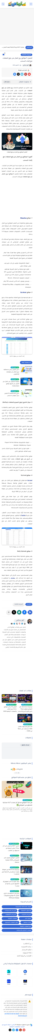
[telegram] (13, 1030)
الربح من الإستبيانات (10, 910)
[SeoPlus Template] (31, 1025)
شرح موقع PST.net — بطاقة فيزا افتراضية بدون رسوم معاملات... (12, 47)
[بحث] (3, 4)
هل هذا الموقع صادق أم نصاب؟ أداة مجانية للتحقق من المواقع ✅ (17, 804)
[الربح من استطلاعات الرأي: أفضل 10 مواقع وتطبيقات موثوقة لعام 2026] (26, 893)
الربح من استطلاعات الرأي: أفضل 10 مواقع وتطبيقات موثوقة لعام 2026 (11, 896)
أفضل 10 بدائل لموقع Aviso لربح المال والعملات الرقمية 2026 (10, 709)
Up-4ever (23, 292)
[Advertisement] (17, 27)
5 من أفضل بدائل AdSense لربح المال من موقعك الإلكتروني (11, 372)
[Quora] (19, 624)
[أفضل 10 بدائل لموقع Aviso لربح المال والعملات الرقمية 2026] (9, 698)
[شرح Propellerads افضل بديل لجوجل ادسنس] (26, 393)
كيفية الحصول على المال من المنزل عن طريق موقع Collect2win (11, 384)
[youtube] (24, 1030)
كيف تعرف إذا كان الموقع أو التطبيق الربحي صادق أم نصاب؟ (11, 884)
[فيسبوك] (14, 74)
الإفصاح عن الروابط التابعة (24, 956)
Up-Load (29, 480)
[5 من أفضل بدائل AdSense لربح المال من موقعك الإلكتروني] (26, 369)
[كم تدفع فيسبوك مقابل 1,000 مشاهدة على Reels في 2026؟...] (24, 718)
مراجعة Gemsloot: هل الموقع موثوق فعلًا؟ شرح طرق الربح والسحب (25, 709)
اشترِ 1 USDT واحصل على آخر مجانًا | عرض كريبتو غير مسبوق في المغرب (11, 848)
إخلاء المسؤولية (27, 952)
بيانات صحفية (27, 922)
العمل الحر (28, 918)
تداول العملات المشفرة (11, 922)
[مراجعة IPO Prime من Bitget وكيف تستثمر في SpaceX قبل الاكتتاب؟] (26, 869)
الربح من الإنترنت (26, 54)
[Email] (12, 624)
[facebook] (17, 1030)
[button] (24, 612)
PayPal (23, 515)
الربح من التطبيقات (10, 914)
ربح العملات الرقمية (25, 926)
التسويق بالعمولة (26, 910)
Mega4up (23, 218)
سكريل (13, 578)
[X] (18, 74)
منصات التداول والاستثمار (24, 930)
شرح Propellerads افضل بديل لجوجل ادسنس (11, 395)
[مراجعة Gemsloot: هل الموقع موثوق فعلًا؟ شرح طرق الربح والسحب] (24, 698)
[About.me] (25, 624)
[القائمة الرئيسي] (31, 4)
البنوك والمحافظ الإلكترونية (23, 906)
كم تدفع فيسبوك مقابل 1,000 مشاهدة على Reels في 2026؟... (25, 729)
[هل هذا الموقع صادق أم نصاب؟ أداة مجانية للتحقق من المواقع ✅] (17, 789)
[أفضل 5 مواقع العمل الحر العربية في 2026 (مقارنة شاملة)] (26, 857)
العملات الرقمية (12, 918)
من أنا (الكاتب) (27, 943)
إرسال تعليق (25, 745)
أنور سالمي (26, 65)
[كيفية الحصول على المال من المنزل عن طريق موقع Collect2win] (26, 381)
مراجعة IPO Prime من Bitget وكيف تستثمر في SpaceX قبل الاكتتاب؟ (10, 872)
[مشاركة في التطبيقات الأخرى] (9, 612)
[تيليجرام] (21, 74)
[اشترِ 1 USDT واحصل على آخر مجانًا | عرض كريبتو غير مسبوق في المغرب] (26, 846)
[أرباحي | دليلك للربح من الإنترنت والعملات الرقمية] (17, 4)
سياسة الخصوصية (26, 946)
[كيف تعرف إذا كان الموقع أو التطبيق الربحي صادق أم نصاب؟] (26, 881)
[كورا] (25, 74)
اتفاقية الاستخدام (26, 949)
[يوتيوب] (29, 74)
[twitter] (10, 1030)
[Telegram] (14, 624)
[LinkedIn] (22, 624)
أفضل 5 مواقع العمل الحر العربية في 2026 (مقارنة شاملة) (11, 860)
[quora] (20, 1030)
